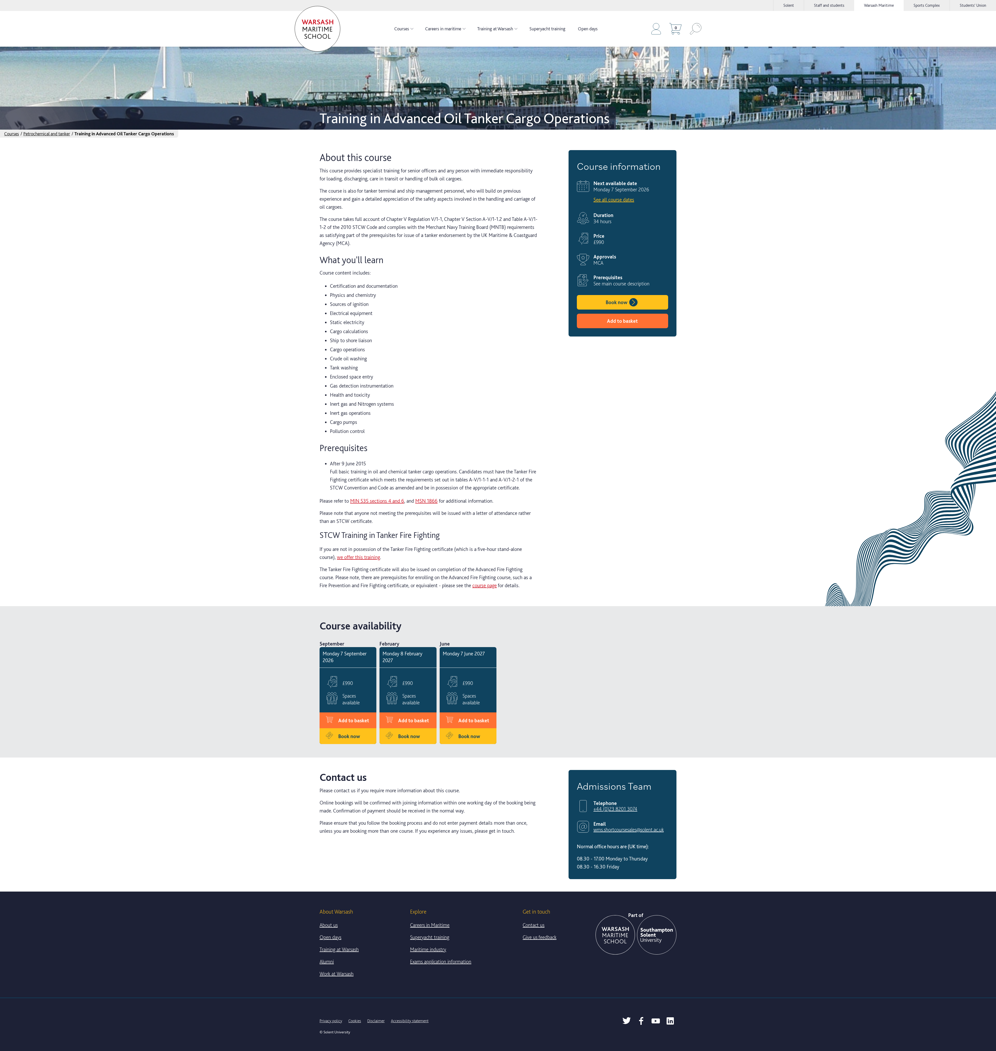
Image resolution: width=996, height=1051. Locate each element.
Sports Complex (927, 5)
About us (329, 925)
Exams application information (440, 961)
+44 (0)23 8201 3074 (615, 808)
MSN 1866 (426, 501)
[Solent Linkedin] (670, 1021)
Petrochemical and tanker (46, 133)
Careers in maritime (443, 28)
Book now (616, 302)
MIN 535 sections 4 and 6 (377, 501)
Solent (788, 5)
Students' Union (973, 5)
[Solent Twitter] (626, 1021)
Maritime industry (428, 949)
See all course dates (613, 200)
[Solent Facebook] (641, 1021)
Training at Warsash (495, 28)
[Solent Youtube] (655, 1021)
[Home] (317, 29)
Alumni (327, 961)
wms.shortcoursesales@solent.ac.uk (628, 829)
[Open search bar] (695, 28)
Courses (401, 28)
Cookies (354, 1020)
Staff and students (829, 5)
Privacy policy (331, 1020)
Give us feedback (539, 937)
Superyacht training (547, 28)
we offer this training (358, 557)
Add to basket (622, 321)
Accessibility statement (409, 1020)
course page (484, 585)
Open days (588, 28)
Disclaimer (376, 1020)
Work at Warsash (337, 974)
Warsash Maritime (879, 5)
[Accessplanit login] (656, 28)
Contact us (533, 925)
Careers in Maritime (429, 925)
